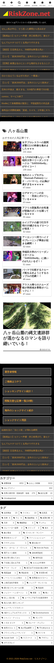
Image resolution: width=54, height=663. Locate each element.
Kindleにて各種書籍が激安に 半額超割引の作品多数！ (28, 103)
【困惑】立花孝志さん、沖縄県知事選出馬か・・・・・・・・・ (28, 49)
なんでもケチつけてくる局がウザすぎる (20, 42)
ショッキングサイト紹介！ (19, 391)
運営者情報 (11, 372)
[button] (48, 471)
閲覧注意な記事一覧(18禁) (19, 401)
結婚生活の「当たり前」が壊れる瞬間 (19, 430)
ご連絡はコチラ (13, 381)
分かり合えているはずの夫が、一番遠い (20, 76)
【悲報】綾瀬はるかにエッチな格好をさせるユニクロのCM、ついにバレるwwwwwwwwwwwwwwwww (28, 63)
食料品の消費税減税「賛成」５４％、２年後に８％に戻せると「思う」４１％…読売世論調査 (28, 110)
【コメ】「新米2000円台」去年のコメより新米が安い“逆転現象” (28, 56)
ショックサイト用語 (15, 420)
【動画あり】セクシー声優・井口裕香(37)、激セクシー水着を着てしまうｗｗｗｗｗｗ (28, 36)
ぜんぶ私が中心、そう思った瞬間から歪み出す (24, 29)
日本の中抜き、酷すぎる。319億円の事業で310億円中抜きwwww (28, 89)
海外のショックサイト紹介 (19, 410)
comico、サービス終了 (12, 96)
